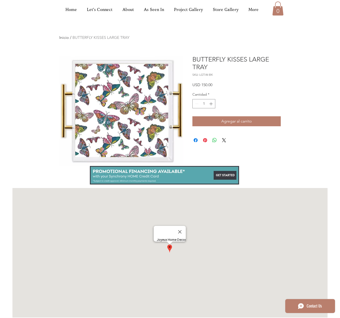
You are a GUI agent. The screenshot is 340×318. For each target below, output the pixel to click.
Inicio (64, 37)
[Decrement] (196, 103)
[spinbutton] (203, 103)
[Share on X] (224, 140)
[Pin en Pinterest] (205, 140)
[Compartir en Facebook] (196, 140)
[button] (278, 8)
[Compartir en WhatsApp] (215, 140)
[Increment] (211, 103)
